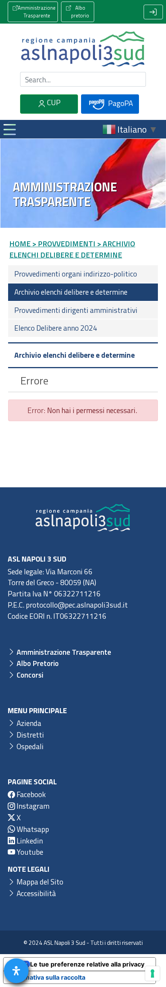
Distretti (29, 734)
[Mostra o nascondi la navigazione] (9, 129)
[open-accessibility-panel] (16, 970)
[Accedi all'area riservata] (153, 12)
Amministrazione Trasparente (37, 11)
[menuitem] (83, 274)
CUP (53, 102)
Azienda (28, 723)
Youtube (29, 851)
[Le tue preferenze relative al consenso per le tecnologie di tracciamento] (152, 973)
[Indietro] (13, 380)
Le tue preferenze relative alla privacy (87, 964)
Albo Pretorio (37, 663)
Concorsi (29, 674)
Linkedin (29, 840)
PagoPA (120, 103)
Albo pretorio (80, 11)
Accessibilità (35, 893)
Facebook (30, 794)
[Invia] (135, 79)
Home (19, 243)
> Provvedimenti (63, 243)
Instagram (32, 805)
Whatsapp (32, 829)
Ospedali (29, 746)
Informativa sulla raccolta (47, 977)
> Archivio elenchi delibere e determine (72, 249)
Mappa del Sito (39, 881)
